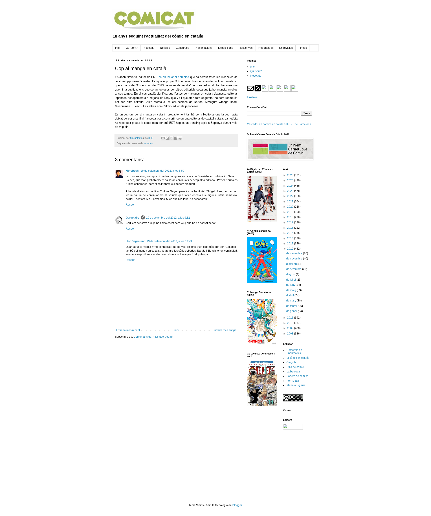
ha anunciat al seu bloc (173, 77)
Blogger (237, 505)
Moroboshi (132, 170)
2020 (290, 206)
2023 (290, 191)
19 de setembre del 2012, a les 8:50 (162, 170)
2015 (290, 233)
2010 (290, 323)
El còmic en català (297, 357)
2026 (290, 175)
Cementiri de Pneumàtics (294, 351)
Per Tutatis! (293, 380)
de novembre (294, 258)
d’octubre (292, 264)
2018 (290, 217)
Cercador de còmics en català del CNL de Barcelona (279, 124)
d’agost (291, 274)
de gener (292, 311)
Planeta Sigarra (296, 385)
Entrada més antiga (224, 330)
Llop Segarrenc (135, 241)
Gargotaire (132, 217)
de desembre (294, 253)
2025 (290, 180)
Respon (130, 204)
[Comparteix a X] (171, 138)
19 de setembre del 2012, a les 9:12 (168, 217)
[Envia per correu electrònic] (163, 138)
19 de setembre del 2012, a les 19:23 (169, 241)
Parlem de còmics (297, 376)
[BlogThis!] (167, 138)
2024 (290, 185)
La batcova (293, 371)
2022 (290, 196)
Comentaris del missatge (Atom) (153, 336)
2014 (290, 238)
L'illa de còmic (295, 367)
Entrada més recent (128, 330)
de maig (291, 290)
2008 (290, 333)
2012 (290, 248)
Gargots (291, 362)
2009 (290, 328)
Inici (176, 330)
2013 (290, 243)
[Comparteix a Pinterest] (180, 138)
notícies (148, 143)
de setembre (294, 269)
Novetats (255, 75)
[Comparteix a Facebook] (176, 138)
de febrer (292, 306)
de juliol (291, 279)
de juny (291, 284)
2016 (290, 227)
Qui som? (256, 71)
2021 (290, 201)
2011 (290, 317)
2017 (290, 222)
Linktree (252, 97)
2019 (290, 212)
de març (291, 300)
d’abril (290, 295)
